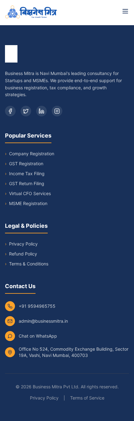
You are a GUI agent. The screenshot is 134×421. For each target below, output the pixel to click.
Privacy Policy (23, 243)
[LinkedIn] (41, 111)
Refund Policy (23, 253)
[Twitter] (26, 111)
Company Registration (29, 153)
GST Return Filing (24, 183)
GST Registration (24, 163)
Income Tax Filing (25, 173)
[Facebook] (10, 111)
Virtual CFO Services (28, 193)
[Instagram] (57, 111)
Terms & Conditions (28, 263)
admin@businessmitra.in (43, 321)
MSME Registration (26, 203)
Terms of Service (87, 397)
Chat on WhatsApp (38, 336)
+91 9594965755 (37, 306)
